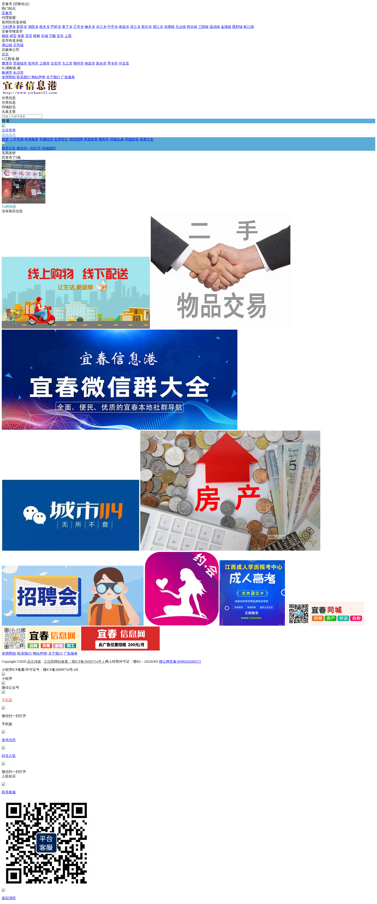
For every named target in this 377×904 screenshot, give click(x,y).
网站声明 (38, 77)
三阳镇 (203, 27)
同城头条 (117, 139)
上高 (68, 36)
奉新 (20, 36)
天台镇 (180, 27)
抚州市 (33, 63)
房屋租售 (91, 139)
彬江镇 (248, 27)
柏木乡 (44, 27)
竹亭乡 (112, 27)
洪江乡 (135, 27)
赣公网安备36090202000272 (180, 661)
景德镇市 (20, 63)
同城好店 (132, 139)
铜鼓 (5, 36)
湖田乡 (33, 27)
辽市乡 (78, 27)
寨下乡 (67, 27)
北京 (5, 54)
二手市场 (17, 139)
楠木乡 (90, 27)
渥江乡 (158, 27)
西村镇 (237, 27)
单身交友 (78, 143)
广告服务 (68, 77)
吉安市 (56, 63)
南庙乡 (124, 27)
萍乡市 (112, 63)
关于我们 (53, 77)
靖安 (13, 36)
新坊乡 (146, 27)
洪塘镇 (169, 27)
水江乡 (101, 27)
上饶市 (44, 63)
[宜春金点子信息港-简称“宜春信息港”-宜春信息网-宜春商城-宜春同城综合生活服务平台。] (29, 94)
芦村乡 (56, 27)
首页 (5, 139)
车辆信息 (46, 139)
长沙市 (18, 72)
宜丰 (60, 36)
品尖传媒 (34, 661)
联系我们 (24, 77)
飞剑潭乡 (9, 27)
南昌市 (90, 63)
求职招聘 (76, 139)
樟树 (36, 36)
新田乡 (22, 27)
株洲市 (7, 72)
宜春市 (7, 13)
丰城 (44, 36)
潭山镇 (7, 45)
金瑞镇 (226, 27)
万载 (52, 36)
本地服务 (31, 139)
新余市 (101, 63)
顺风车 (104, 139)
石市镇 (18, 45)
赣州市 (78, 63)
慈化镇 (192, 27)
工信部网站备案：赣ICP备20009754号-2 (74, 661)
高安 (28, 36)
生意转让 (61, 139)
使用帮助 (9, 77)
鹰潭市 (7, 63)
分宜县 (124, 63)
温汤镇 (214, 27)
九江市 (67, 63)
